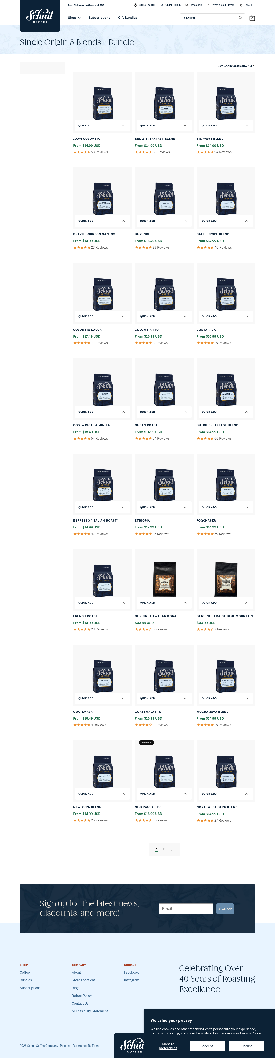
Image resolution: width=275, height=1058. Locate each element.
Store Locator (147, 4)
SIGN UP (225, 909)
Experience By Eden (85, 1045)
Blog (75, 988)
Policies (65, 1045)
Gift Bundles (127, 18)
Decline (246, 1046)
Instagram (131, 980)
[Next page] (171, 849)
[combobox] (212, 17)
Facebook (131, 972)
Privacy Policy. (251, 1033)
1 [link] (156, 849)
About (76, 972)
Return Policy (82, 996)
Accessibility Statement (90, 1011)
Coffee (25, 972)
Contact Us (80, 1003)
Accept (207, 1046)
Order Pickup (173, 4)
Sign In (249, 5)
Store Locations (83, 980)
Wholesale (196, 4)
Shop (72, 18)
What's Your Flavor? (223, 4)
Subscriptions (99, 18)
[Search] (240, 17)
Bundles (26, 980)
